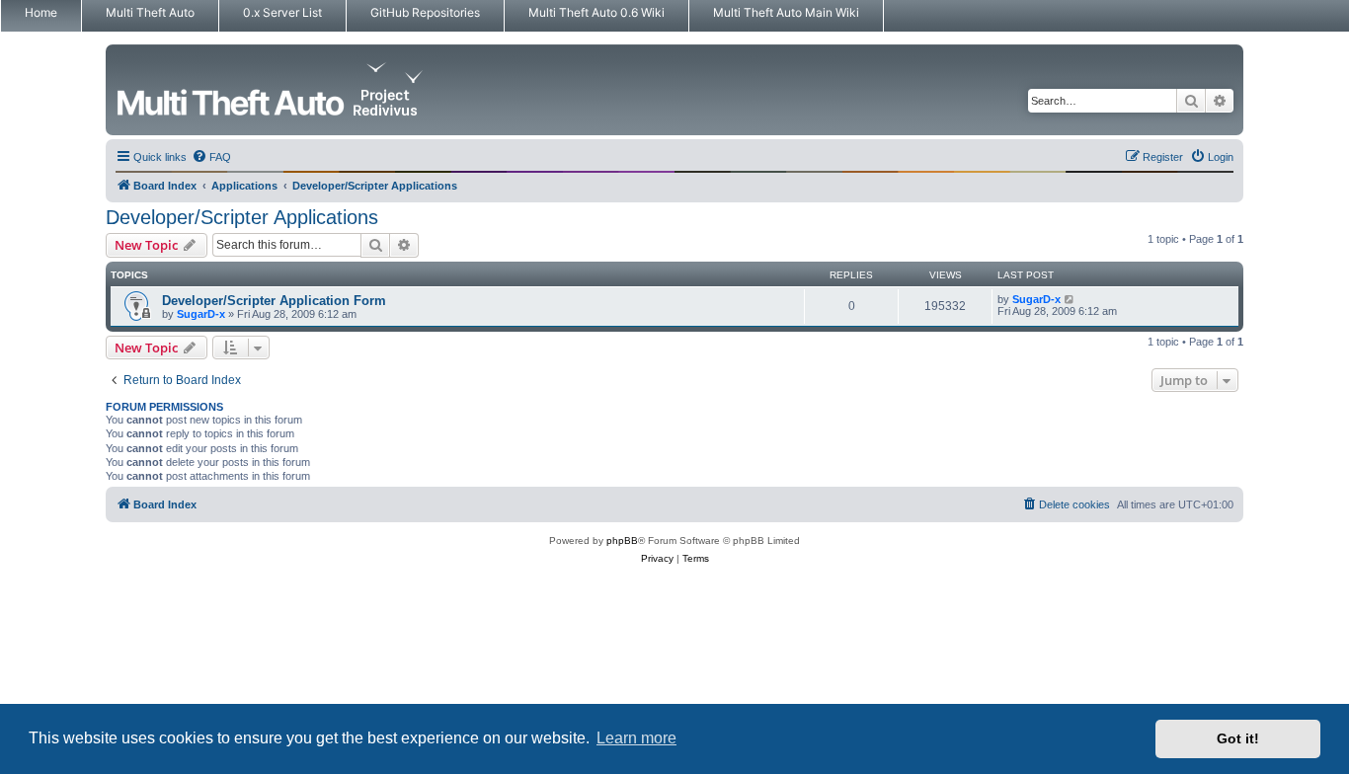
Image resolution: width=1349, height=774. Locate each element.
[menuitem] (211, 157)
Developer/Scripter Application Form (274, 300)
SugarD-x (201, 314)
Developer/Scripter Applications (242, 217)
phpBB (622, 540)
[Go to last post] (1070, 299)
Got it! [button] (1238, 738)
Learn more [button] (636, 738)
